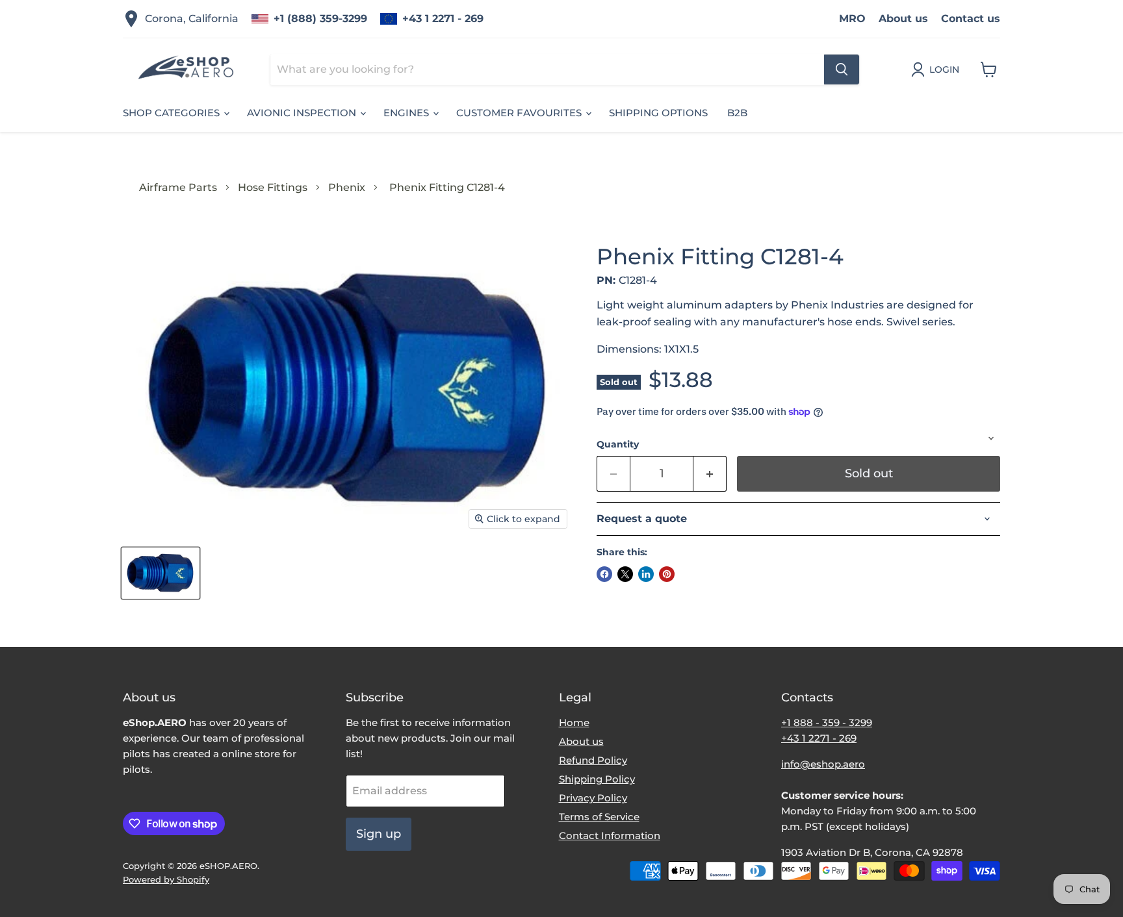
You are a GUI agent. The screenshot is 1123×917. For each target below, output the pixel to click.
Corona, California (192, 18)
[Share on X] (625, 574)
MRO (852, 18)
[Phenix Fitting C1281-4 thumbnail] (161, 573)
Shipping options (658, 113)
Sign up (378, 834)
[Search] (841, 69)
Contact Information (609, 835)
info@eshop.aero (823, 764)
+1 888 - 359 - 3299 (826, 722)
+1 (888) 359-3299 (320, 18)
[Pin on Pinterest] (667, 574)
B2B (737, 113)
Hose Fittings (272, 187)
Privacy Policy (593, 798)
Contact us (970, 18)
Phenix (346, 187)
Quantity (618, 444)
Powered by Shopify (166, 879)
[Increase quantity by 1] (710, 474)
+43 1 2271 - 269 (443, 18)
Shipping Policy (597, 779)
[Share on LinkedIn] (646, 574)
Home (574, 722)
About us (903, 18)
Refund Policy (593, 760)
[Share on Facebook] (604, 574)
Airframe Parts (178, 187)
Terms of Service (599, 816)
